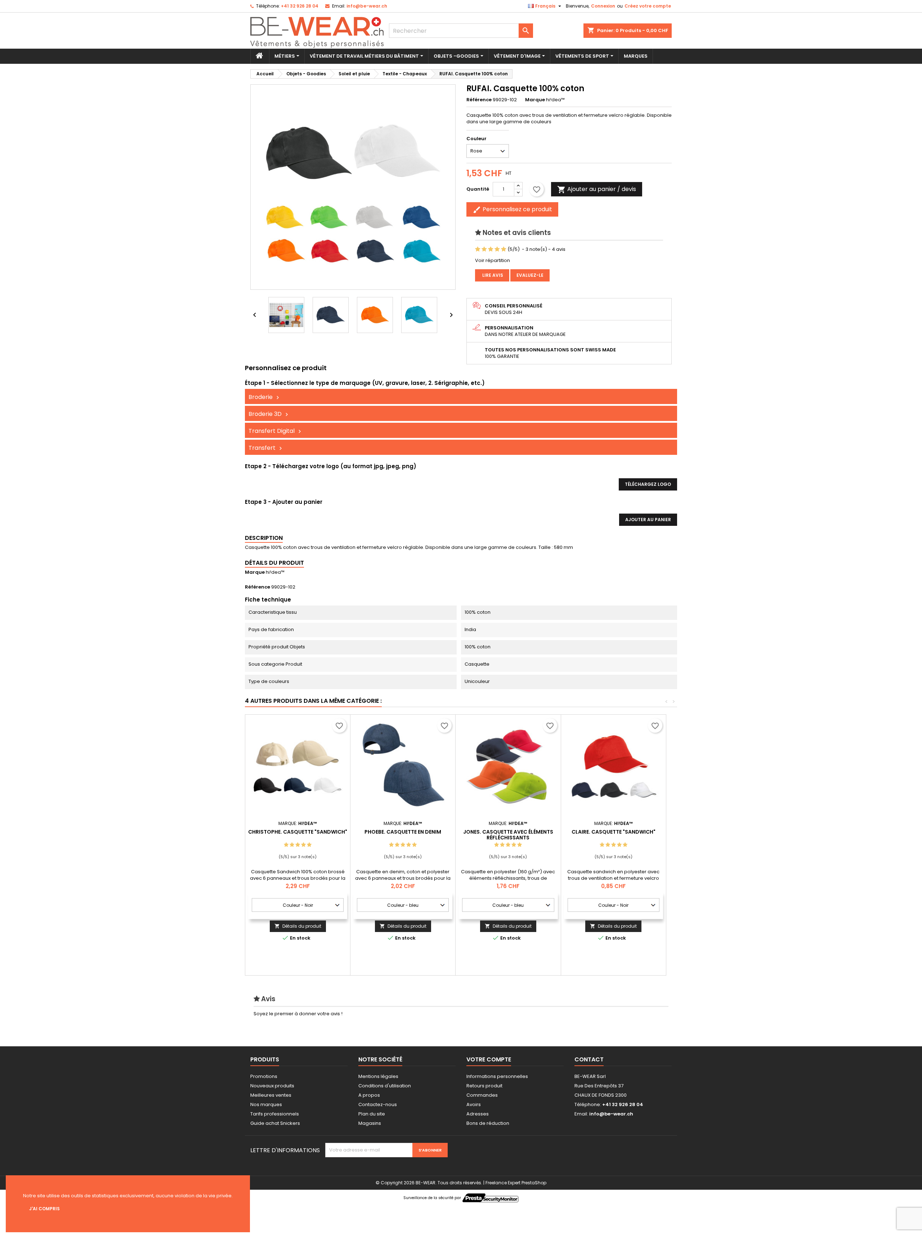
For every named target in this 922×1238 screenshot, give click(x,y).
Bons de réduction (487, 1123)
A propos (369, 1095)
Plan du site (371, 1113)
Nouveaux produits (272, 1085)
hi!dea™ (275, 572)
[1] (477, 249)
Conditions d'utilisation (384, 1085)
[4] (497, 249)
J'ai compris (44, 1209)
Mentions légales (378, 1076)
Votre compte (488, 1059)
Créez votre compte (648, 6)
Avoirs (473, 1104)
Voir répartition (492, 260)
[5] (503, 249)
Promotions (263, 1076)
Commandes (482, 1095)
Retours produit (484, 1085)
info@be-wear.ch (366, 6)
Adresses (477, 1113)
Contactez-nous (377, 1104)
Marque (535, 100)
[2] (484, 249)
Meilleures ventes (270, 1095)
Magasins (369, 1123)
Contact (589, 1059)
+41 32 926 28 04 (299, 6)
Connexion (603, 6)
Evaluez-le (529, 275)
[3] (490, 249)
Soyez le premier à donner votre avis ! (298, 1013)
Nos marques (266, 1104)
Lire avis (492, 275)
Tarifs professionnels (274, 1113)
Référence (479, 100)
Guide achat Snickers (275, 1123)
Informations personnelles (497, 1076)
